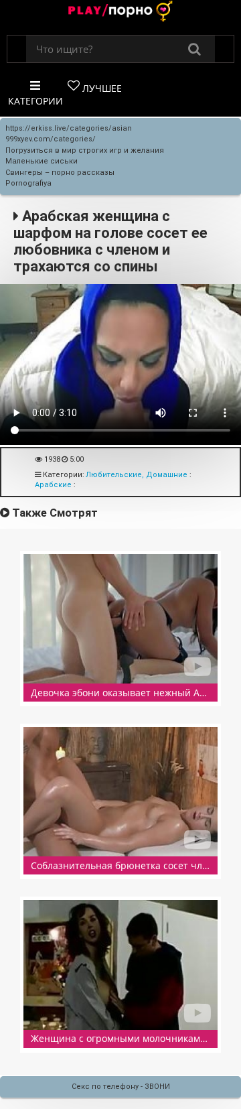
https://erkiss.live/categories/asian (68, 128)
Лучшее (101, 88)
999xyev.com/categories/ (50, 139)
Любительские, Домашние (136, 474)
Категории (35, 100)
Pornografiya (28, 183)
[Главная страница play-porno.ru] (120, 12)
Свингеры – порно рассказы (59, 172)
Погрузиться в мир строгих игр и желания (84, 150)
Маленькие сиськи (41, 161)
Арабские (53, 484)
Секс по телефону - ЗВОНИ (121, 1086)
